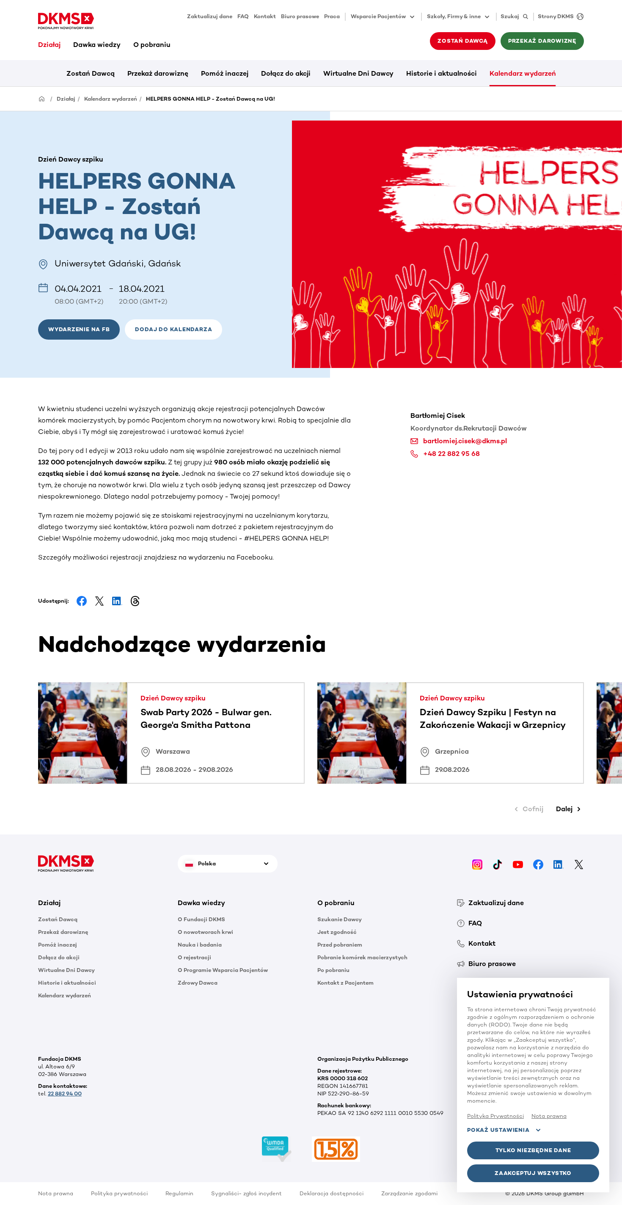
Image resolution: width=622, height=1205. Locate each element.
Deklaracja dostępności (331, 1193)
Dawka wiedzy (97, 45)
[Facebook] (538, 863)
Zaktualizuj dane (209, 16)
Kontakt (265, 16)
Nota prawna (55, 1193)
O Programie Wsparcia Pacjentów (223, 970)
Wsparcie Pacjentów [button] (378, 16)
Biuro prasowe (300, 16)
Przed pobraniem (339, 944)
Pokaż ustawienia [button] (498, 1130)
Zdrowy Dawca (197, 983)
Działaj (49, 45)
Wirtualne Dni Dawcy (358, 73)
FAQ (243, 16)
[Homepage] (42, 98)
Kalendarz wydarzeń (523, 73)
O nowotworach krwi (205, 932)
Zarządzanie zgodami (409, 1193)
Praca (332, 16)
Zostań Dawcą (90, 73)
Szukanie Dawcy (339, 919)
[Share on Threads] (135, 601)
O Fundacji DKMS (201, 919)
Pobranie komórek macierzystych (362, 957)
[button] (173, 329)
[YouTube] (518, 863)
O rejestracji (194, 957)
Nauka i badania (200, 944)
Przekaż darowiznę (157, 73)
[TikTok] (498, 863)
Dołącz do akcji (286, 73)
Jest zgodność (337, 932)
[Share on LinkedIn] (117, 601)
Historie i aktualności (441, 73)
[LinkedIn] (558, 863)
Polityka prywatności (119, 1193)
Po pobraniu (333, 970)
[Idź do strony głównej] (66, 21)
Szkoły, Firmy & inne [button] (454, 16)
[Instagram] (477, 863)
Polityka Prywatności (495, 1116)
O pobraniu (152, 45)
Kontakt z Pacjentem (345, 983)
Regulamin (179, 1193)
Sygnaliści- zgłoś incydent (246, 1193)
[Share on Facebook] (82, 601)
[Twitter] (579, 863)
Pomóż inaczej (224, 73)
